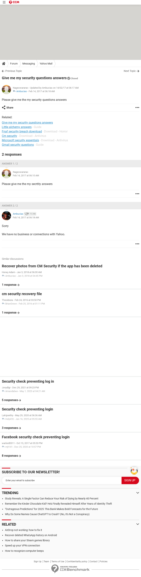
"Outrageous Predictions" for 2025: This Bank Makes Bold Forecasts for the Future (51, 509)
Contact (93, 561)
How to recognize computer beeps (24, 550)
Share (9, 107)
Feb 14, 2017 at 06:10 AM (26, 175)
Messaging (28, 63)
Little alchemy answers (17, 127)
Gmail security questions (18, 144)
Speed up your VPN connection (22, 545)
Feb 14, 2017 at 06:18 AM (42, 91)
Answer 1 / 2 (10, 163)
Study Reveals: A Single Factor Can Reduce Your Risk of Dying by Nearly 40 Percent (51, 498)
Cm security (9, 136)
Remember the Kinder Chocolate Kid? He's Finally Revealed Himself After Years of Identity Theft (58, 503)
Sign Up (37, 561)
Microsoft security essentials (20, 140)
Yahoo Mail (46, 63)
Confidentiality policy (76, 561)
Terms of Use (57, 561)
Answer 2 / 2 (10, 205)
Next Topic (130, 70)
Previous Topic (13, 70)
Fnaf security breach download (22, 131)
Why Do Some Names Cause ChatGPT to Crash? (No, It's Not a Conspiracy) (47, 514)
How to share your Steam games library (27, 540)
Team (46, 561)
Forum (14, 63)
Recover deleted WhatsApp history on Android (31, 535)
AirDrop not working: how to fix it (23, 530)
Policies (103, 561)
